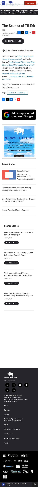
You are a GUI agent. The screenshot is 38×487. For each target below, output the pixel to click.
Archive (6, 443)
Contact (7, 410)
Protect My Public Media (12, 438)
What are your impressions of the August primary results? (25, 176)
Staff (6, 425)
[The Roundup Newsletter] (19, 141)
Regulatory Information (12, 429)
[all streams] (35, 484)
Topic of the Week (23, 171)
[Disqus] (19, 339)
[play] (3, 484)
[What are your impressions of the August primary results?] (9, 175)
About (6, 405)
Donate (31, 3)
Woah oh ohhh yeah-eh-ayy (13, 74)
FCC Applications (9, 434)
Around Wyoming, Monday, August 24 (15, 210)
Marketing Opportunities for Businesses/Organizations (13, 419)
